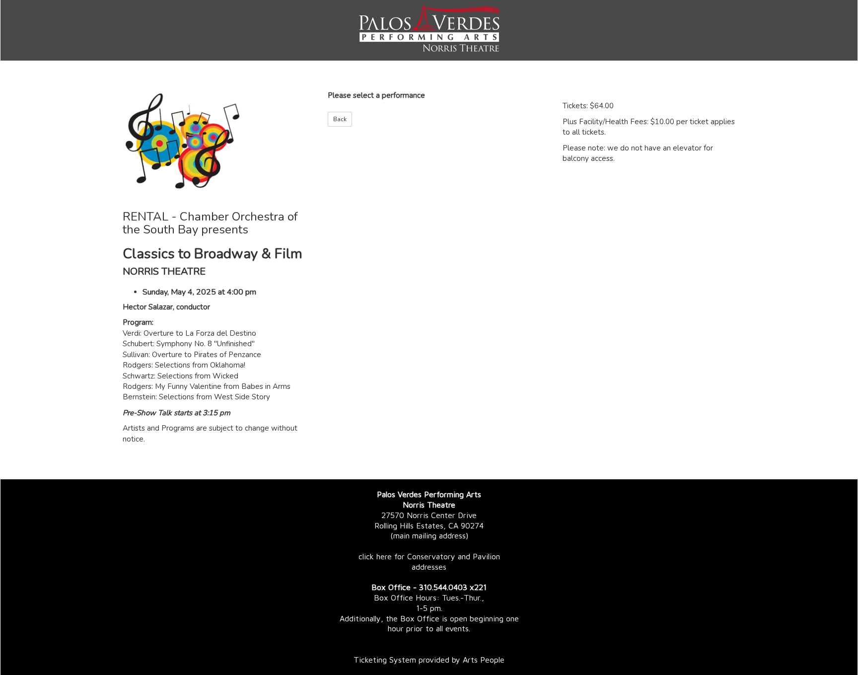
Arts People (483, 659)
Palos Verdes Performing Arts (429, 494)
